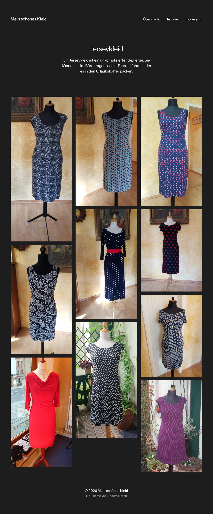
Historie (172, 19)
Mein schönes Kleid (29, 19)
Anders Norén (117, 496)
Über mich (151, 19)
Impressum (193, 19)
